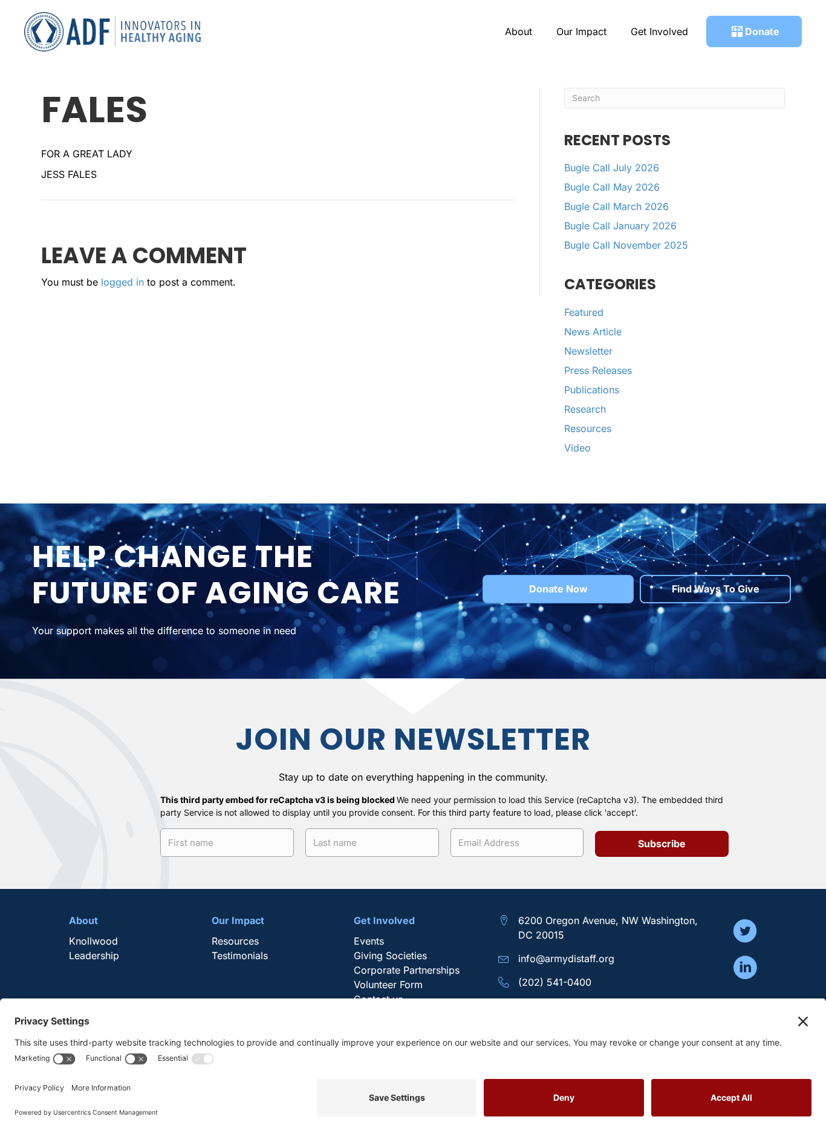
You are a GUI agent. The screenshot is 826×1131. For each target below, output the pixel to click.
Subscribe (662, 844)
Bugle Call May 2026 (612, 187)
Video (577, 448)
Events (369, 941)
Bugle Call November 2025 (626, 245)
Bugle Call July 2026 (611, 168)
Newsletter (588, 351)
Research (585, 409)
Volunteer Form (388, 985)
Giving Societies (390, 955)
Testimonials (240, 955)
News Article (593, 332)
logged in (122, 282)
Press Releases (598, 370)
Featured (583, 312)
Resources (587, 428)
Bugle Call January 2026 (620, 226)
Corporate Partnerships (408, 970)
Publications (591, 390)
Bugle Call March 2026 (616, 206)
